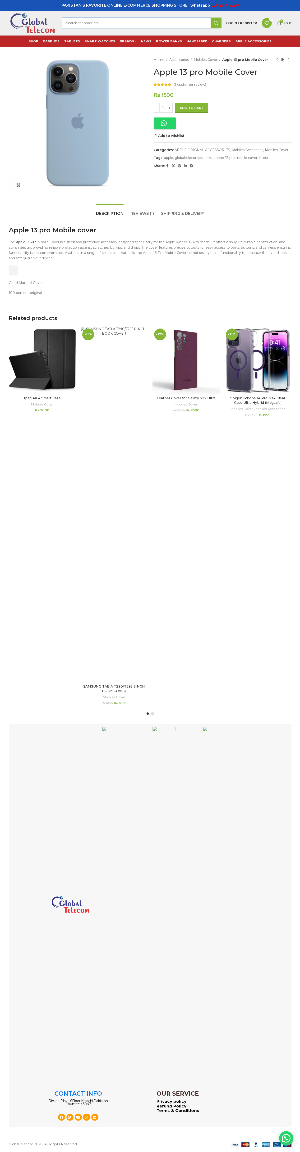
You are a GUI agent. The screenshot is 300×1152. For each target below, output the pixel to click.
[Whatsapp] (86, 1117)
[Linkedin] (94, 1117)
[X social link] (173, 166)
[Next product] (288, 60)
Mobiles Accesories (247, 150)
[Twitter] (70, 1117)
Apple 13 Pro (26, 242)
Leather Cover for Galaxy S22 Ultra (186, 398)
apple (168, 158)
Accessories (179, 60)
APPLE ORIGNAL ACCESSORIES (202, 150)
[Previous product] (277, 60)
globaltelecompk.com (193, 158)
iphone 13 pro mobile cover (235, 158)
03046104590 (225, 5)
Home (159, 60)
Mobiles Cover (205, 60)
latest (263, 158)
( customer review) (190, 84)
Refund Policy (171, 1106)
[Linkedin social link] (185, 166)
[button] (165, 123)
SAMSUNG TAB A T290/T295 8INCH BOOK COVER (114, 688)
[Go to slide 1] (148, 713)
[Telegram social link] (191, 166)
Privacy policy (171, 1101)
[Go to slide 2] (152, 713)
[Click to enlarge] (18, 185)
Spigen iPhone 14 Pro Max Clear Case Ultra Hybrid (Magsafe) (257, 400)
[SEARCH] (216, 23)
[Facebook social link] (167, 166)
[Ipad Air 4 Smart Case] (42, 360)
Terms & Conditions (178, 1110)
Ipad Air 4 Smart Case (42, 398)
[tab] (110, 211)
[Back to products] (283, 60)
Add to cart (191, 108)
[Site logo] (33, 23)
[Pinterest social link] (179, 166)
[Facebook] (61, 1117)
